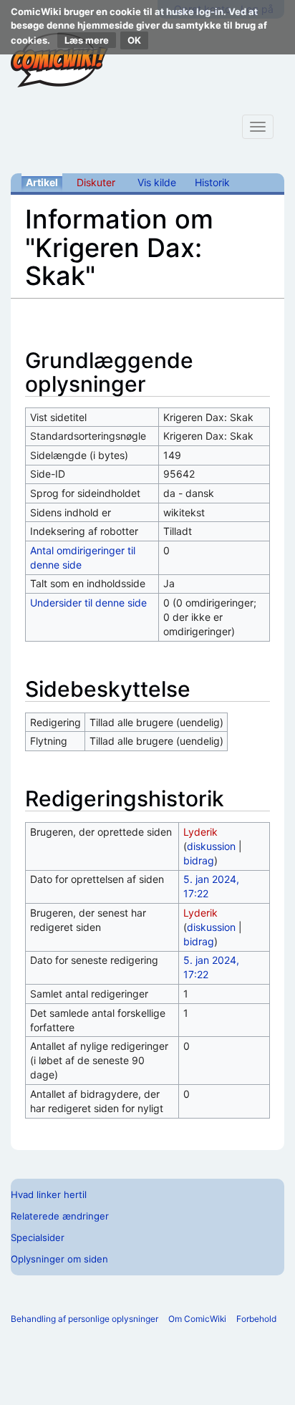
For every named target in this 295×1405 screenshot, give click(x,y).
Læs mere (86, 40)
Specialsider (37, 1237)
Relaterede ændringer (60, 1216)
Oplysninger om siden (59, 1259)
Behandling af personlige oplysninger (84, 1318)
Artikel (42, 182)
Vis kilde (156, 182)
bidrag (198, 860)
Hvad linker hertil (49, 1194)
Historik (212, 182)
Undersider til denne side (88, 603)
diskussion (211, 846)
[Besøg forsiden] (59, 60)
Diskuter (96, 182)
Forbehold (256, 1318)
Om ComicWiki (197, 1318)
